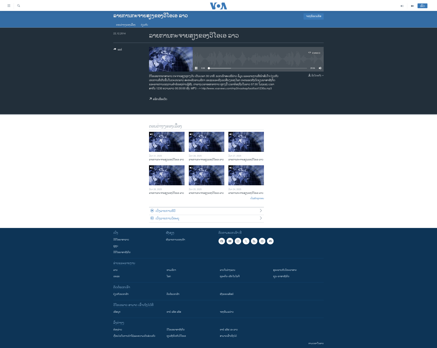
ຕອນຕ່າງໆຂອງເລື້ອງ (126, 25)
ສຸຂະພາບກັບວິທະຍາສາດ (285, 270)
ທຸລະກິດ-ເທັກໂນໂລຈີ (229, 276)
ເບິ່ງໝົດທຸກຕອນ (257, 198)
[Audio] (402, 6)
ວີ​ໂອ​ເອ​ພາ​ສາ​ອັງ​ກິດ (176, 329)
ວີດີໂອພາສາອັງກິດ (122, 252)
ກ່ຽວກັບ (144, 25)
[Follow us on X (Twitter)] (246, 241)
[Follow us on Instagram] (238, 241)
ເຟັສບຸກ (117, 312)
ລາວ (115, 270)
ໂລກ (169, 276)
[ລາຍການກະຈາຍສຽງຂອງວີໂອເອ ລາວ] (167, 142)
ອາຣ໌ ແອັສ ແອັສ (174, 312)
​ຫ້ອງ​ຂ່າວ (117, 329)
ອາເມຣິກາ (171, 270)
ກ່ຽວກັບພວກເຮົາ (121, 294)
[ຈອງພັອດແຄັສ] (270, 241)
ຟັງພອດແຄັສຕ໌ (227, 294)
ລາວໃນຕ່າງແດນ (227, 270)
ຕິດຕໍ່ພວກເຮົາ (173, 294)
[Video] (412, 6)
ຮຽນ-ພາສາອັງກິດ (281, 276)
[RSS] (254, 241)
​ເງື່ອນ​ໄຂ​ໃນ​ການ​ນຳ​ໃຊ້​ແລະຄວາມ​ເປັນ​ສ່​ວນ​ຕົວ (134, 336)
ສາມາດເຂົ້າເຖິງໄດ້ (228, 336)
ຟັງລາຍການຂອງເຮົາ (175, 239)
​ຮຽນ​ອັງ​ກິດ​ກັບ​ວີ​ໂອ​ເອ (176, 336)
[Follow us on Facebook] (221, 241)
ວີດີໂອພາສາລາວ (121, 239)
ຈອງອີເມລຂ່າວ (227, 312)
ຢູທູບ (115, 246)
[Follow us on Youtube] (230, 241)
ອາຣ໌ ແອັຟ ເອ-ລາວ (229, 329)
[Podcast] (262, 241)
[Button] (118, 50)
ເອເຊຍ (116, 276)
